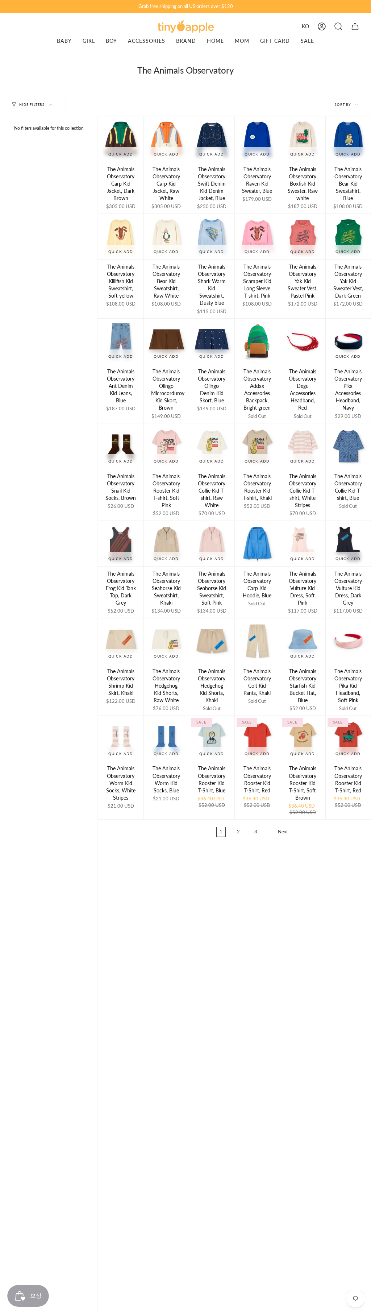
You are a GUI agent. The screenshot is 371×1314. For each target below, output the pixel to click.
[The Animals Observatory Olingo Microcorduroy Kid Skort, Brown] (166, 341)
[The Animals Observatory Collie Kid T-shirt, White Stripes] (302, 446)
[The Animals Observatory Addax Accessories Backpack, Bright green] (257, 341)
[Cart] (355, 26)
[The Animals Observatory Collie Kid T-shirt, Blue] (348, 446)
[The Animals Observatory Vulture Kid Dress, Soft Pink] (302, 543)
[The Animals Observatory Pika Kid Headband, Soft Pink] (348, 641)
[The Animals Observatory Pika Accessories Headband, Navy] (348, 341)
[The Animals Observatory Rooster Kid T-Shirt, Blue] (211, 738)
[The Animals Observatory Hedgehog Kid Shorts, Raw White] (166, 641)
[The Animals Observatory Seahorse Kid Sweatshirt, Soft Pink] (211, 543)
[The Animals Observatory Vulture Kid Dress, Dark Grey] (348, 543)
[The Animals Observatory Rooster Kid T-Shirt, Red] (257, 738)
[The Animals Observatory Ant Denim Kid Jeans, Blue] (120, 341)
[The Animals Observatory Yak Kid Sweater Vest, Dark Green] (348, 236)
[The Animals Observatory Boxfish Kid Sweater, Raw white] (302, 139)
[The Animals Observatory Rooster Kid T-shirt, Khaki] (257, 446)
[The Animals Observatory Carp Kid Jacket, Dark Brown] (120, 139)
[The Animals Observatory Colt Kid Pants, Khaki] (257, 641)
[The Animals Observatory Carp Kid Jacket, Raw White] (166, 139)
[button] (338, 26)
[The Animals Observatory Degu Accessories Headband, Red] (302, 341)
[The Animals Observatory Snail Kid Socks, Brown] (120, 446)
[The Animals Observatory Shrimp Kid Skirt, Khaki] (120, 641)
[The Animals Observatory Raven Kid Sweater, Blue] (257, 139)
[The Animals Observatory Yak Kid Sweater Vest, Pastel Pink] (302, 236)
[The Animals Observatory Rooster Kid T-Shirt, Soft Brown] (302, 738)
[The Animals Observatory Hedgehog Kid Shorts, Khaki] (211, 641)
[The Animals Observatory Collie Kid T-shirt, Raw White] (211, 446)
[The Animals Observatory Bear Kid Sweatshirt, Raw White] (166, 236)
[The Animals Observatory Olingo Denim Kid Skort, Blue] (211, 341)
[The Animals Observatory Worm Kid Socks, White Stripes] (120, 738)
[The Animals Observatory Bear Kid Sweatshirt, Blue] (348, 139)
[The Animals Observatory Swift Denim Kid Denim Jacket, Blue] (211, 139)
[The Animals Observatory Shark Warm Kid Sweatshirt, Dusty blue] (211, 236)
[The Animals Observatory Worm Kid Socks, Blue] (166, 738)
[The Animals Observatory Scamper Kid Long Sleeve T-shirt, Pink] (257, 236)
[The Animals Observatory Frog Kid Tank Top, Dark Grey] (120, 543)
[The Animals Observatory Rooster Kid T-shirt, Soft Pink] (166, 446)
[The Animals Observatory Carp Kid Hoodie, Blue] (257, 543)
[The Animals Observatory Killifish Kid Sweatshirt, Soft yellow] (120, 236)
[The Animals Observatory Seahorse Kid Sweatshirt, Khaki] (166, 543)
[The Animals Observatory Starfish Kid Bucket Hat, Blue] (302, 641)
